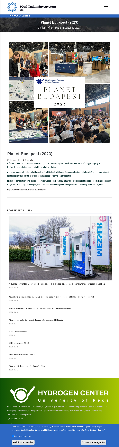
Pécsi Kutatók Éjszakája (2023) (22, 354)
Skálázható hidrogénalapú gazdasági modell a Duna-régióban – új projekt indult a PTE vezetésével (51, 297)
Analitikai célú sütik (22, 436)
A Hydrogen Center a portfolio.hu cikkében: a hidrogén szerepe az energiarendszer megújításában (57, 284)
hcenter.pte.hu (17, 418)
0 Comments (28, 160)
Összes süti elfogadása (93, 442)
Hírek (50, 28)
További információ (97, 430)
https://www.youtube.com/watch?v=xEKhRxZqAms (26, 189)
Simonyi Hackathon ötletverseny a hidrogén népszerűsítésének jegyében (40, 308)
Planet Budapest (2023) (18, 331)
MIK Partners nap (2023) (19, 343)
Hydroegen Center (19, 16)
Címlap (41, 28)
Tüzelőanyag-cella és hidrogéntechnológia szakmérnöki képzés (36, 320)
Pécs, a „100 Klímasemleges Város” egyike (27, 366)
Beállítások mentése (23, 442)
